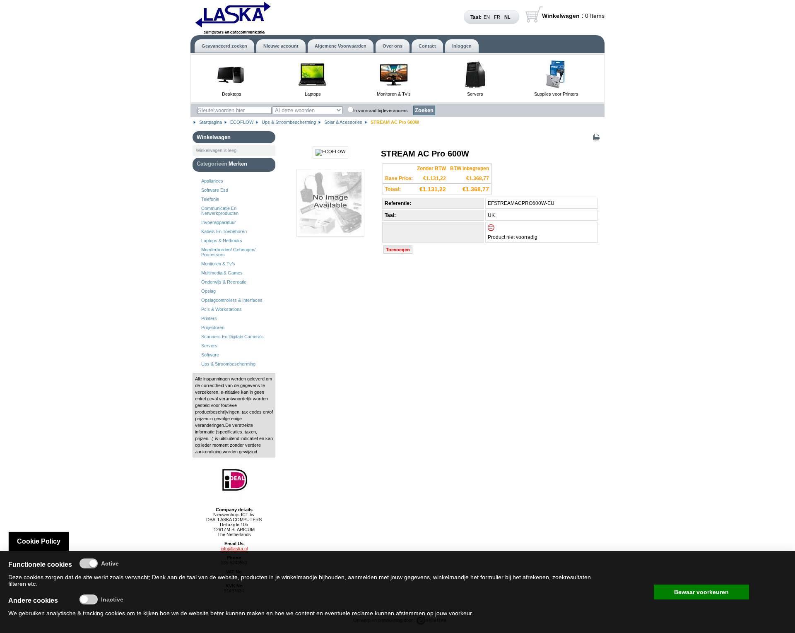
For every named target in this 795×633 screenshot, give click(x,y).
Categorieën (212, 164)
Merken (238, 164)
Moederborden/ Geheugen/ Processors (228, 252)
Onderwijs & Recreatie (223, 281)
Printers (209, 318)
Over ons (392, 45)
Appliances (212, 180)
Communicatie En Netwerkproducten (219, 211)
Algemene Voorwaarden (340, 45)
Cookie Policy (38, 541)
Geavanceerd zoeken (224, 45)
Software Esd (214, 190)
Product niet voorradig (512, 237)
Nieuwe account (281, 45)
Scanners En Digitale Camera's (232, 336)
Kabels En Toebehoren (224, 231)
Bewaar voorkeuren (701, 592)
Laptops (313, 93)
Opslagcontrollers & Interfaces (232, 300)
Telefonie (210, 199)
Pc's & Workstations (221, 309)
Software (210, 354)
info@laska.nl (234, 548)
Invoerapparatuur (218, 222)
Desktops (231, 93)
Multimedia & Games (222, 272)
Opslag (208, 291)
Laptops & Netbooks (221, 240)
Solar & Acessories (343, 122)
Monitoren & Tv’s (394, 93)
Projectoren (212, 327)
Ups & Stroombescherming (289, 122)
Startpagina (210, 122)
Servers (475, 93)
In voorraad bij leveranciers (380, 110)
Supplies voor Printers (556, 93)
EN (487, 16)
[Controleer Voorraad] (498, 229)
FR (497, 16)
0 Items (573, 15)
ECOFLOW (241, 122)
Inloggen (462, 45)
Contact (427, 45)
